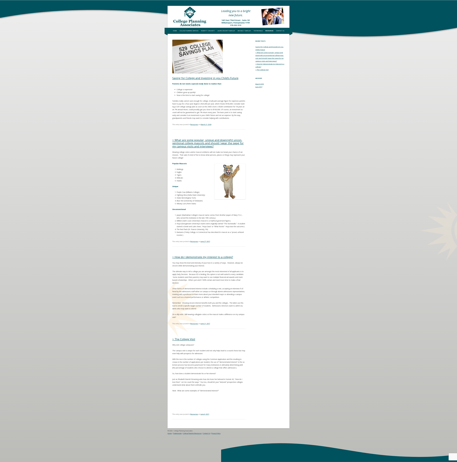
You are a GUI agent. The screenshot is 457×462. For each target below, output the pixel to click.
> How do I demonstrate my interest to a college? (202, 257)
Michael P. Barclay (244, 31)
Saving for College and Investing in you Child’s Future (205, 78)
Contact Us (280, 31)
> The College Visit (183, 339)
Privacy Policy (216, 433)
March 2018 (259, 84)
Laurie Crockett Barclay (226, 31)
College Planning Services (188, 31)
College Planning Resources (192, 433)
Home (175, 31)
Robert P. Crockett (208, 31)
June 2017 (258, 87)
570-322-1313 (235, 25)
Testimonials (258, 31)
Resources (269, 31)
